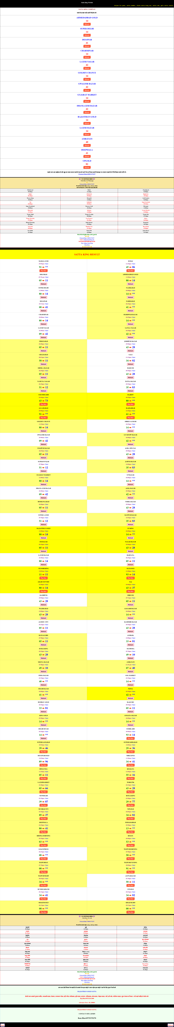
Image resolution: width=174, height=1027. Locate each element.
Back (2, 1025)
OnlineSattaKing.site (89, 240)
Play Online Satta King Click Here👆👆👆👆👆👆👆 (87, 244)
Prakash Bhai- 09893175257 (87, 184)
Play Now (43, 270)
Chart (46, 264)
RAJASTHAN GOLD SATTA (87, 991)
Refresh (87, 24)
